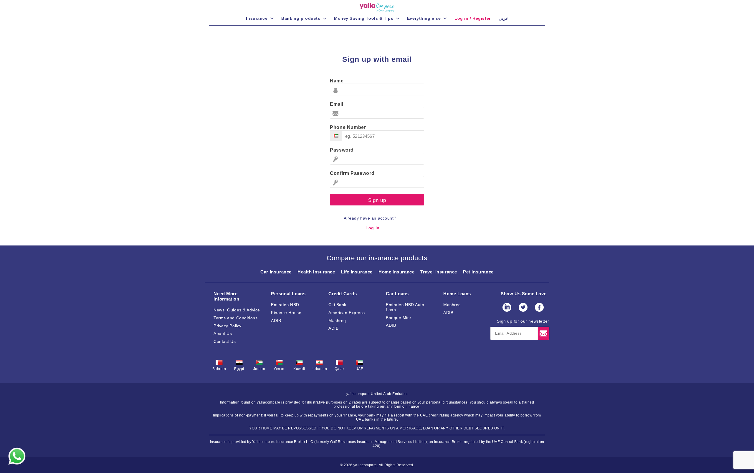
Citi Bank (337, 304)
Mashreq (337, 320)
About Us (223, 333)
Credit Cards (342, 293)
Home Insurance (396, 271)
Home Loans (457, 293)
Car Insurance (276, 271)
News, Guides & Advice (237, 310)
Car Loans (397, 293)
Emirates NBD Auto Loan (405, 307)
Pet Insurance (478, 271)
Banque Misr (398, 317)
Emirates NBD (285, 304)
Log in (372, 227)
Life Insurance (357, 271)
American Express (346, 312)
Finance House (286, 312)
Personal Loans (288, 293)
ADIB (276, 320)
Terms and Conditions (235, 318)
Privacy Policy (228, 325)
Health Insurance (316, 271)
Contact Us (225, 341)
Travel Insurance (438, 271)
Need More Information (226, 296)
